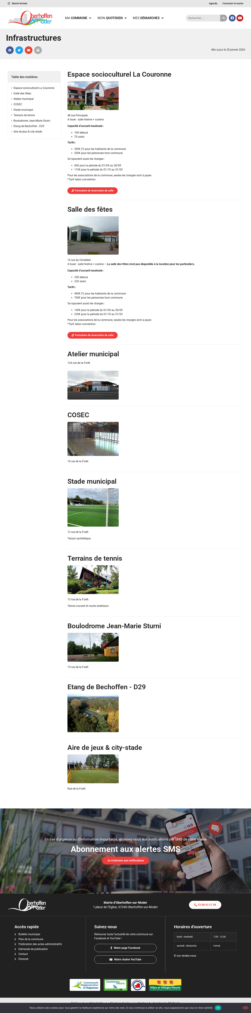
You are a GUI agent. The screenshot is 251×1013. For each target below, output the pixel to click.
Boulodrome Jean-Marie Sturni (31, 120)
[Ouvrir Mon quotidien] (125, 18)
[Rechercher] (223, 18)
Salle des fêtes (22, 93)
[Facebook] (232, 18)
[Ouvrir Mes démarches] (162, 18)
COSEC (17, 104)
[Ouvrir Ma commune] (90, 18)
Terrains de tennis (24, 115)
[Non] (245, 1007)
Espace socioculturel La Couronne (33, 88)
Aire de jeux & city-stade (27, 131)
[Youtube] (239, 18)
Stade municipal (23, 109)
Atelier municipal (23, 98)
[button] (10, 50)
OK (218, 1007)
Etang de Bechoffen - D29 (28, 126)
